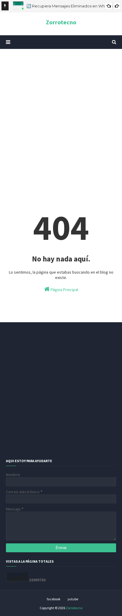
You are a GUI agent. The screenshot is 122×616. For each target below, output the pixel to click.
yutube (73, 599)
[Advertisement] (61, 119)
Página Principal (64, 289)
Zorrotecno (61, 22)
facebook (53, 599)
